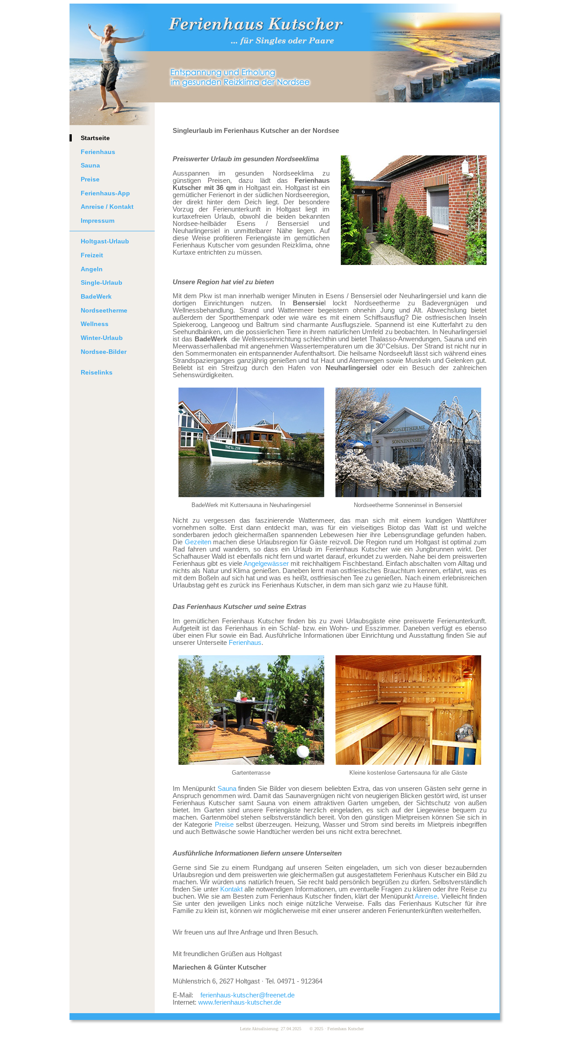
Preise (90, 179)
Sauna (90, 165)
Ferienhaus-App (105, 193)
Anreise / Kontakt (107, 206)
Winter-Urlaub (102, 337)
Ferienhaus (98, 151)
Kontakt (231, 889)
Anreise (426, 896)
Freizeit (92, 255)
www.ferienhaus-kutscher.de (239, 1002)
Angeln (92, 269)
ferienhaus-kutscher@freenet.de (247, 995)
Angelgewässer (266, 563)
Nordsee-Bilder (103, 351)
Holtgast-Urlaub (105, 241)
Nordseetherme (104, 310)
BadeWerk (96, 296)
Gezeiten (198, 542)
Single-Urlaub (101, 282)
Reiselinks (97, 372)
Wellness (95, 323)
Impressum (97, 220)
